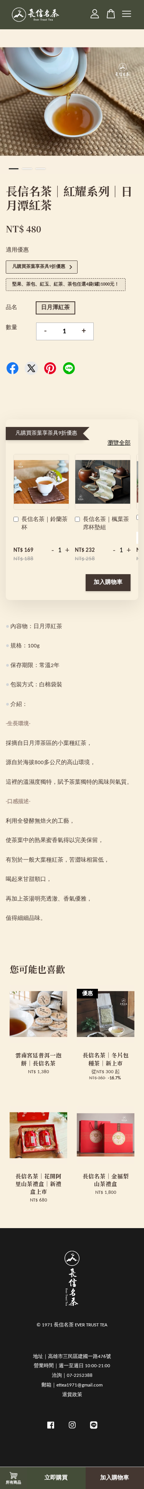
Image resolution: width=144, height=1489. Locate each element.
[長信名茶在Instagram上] (72, 1429)
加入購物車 (108, 582)
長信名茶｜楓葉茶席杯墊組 (106, 524)
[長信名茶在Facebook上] (50, 1429)
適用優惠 (17, 250)
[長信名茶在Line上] (93, 1429)
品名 (11, 308)
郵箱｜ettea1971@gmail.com (72, 1385)
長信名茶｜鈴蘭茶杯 (45, 524)
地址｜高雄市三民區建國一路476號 (72, 1356)
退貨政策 (72, 1394)
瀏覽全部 (119, 443)
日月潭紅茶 (55, 308)
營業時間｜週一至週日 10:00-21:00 (72, 1365)
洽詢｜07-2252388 (72, 1375)
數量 (11, 328)
